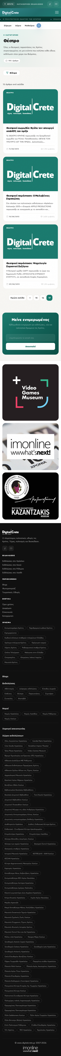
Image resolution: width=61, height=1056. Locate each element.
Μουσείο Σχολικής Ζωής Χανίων (17, 917)
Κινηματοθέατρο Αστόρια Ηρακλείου (19, 883)
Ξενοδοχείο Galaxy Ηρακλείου (17, 947)
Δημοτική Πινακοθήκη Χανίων (16, 805)
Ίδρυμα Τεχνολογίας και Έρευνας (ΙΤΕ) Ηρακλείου (24, 756)
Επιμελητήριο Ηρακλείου (14, 834)
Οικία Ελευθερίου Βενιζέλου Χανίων (19, 956)
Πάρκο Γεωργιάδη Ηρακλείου (16, 961)
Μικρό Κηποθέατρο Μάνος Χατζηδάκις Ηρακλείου (24, 907)
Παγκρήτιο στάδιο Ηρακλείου (44, 961)
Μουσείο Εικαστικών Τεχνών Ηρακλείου (20, 912)
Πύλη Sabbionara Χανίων (15, 1015)
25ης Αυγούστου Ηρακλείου (16, 741)
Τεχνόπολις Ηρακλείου (45, 1030)
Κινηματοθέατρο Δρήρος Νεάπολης (19, 888)
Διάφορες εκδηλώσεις (28, 689)
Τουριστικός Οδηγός (11, 592)
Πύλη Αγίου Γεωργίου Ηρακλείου (43, 1015)
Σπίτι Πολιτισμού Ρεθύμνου (15, 1025)
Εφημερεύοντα (10, 633)
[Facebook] (49, 4)
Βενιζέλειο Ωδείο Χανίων (14, 785)
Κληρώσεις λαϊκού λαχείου (31, 657)
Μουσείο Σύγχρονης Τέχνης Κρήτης (19, 922)
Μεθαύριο (29, 25)
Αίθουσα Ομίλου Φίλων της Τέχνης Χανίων (22, 770)
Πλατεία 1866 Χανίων (13, 966)
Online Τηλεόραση (12, 652)
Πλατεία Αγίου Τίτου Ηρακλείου (17, 971)
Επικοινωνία (7, 612)
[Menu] (57, 12)
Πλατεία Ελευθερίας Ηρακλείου (17, 976)
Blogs (4, 584)
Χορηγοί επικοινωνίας (13, 728)
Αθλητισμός (9, 689)
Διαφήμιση (6, 608)
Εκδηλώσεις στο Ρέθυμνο (13, 568)
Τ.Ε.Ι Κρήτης (9, 1030)
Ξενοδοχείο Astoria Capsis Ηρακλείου (19, 942)
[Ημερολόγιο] (39, 25)
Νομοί (5, 708)
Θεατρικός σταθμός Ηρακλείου (17, 849)
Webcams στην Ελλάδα (34, 652)
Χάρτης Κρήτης (11, 647)
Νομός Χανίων (10, 719)
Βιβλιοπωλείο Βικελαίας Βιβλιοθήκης (19, 790)
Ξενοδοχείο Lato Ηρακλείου (45, 947)
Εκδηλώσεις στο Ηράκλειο (13, 561)
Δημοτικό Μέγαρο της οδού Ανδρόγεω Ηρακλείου (24, 809)
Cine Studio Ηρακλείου (14, 746)
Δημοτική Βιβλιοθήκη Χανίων (16, 800)
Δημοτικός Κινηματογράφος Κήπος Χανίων (22, 814)
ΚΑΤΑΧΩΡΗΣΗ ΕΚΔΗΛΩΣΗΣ (30, 4)
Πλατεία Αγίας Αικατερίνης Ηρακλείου (41, 966)
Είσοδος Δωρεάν (49, 689)
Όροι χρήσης (8, 604)
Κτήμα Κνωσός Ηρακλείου (15, 898)
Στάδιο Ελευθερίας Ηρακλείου (43, 1025)
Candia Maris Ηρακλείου (42, 741)
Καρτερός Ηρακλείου (13, 868)
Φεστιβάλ (22, 698)
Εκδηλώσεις (8, 683)
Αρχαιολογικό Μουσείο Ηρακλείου (18, 775)
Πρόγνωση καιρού (39, 643)
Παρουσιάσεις (34, 693)
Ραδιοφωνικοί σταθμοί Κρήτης (34, 647)
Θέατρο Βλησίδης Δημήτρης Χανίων (19, 839)
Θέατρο (20, 693)
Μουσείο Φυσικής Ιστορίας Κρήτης (18, 927)
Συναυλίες (9, 698)
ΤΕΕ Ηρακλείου (26, 1030)
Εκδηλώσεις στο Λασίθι (12, 572)
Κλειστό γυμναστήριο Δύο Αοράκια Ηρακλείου (23, 893)
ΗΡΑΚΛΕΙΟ (51, 19)
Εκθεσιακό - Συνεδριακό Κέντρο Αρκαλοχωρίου (23, 829)
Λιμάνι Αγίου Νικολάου (39, 898)
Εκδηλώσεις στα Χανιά (11, 565)
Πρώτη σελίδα (17, 298)
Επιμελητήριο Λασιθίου (38, 834)
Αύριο (18, 25)
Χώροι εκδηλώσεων (12, 735)
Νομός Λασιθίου (30, 714)
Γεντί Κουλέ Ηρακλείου (43, 795)
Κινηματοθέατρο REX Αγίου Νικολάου (20, 878)
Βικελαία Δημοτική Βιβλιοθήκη (17, 795)
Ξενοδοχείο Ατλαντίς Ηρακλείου (17, 951)
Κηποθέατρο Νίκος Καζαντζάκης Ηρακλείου (22, 873)
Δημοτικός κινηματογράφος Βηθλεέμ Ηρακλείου (24, 819)
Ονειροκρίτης (10, 657)
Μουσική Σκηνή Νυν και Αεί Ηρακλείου (20, 932)
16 (43, 298)
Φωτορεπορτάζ (8, 588)
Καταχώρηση (7, 616)
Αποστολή (30, 346)
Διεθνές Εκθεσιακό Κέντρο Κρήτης (42, 824)
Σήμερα (7, 25)
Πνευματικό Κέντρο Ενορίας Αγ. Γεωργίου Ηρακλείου (25, 986)
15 (36, 298)
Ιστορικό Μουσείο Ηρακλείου (16, 853)
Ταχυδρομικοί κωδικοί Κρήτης (41, 628)
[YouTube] (56, 4)
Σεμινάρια (49, 693)
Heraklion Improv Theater (38, 746)
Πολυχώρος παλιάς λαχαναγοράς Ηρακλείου (22, 1000)
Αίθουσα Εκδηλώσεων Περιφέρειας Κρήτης (22, 765)
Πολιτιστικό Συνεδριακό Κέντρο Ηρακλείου (21, 996)
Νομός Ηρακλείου (12, 714)
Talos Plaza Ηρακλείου (13, 751)
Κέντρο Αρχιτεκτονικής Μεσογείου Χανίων (21, 863)
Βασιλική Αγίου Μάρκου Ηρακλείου (18, 780)
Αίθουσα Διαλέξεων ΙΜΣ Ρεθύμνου (18, 760)
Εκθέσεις (8, 693)
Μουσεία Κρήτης (11, 662)
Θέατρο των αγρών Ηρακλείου (17, 844)
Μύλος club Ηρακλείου (14, 937)
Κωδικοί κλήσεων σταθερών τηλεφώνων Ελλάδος (24, 638)
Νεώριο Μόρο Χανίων (36, 937)
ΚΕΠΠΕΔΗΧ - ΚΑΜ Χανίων (43, 853)
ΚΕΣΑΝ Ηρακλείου (12, 858)
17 (49, 298)
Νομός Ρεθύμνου (49, 714)
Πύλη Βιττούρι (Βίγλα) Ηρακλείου (18, 1020)
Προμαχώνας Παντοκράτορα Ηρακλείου (20, 1005)
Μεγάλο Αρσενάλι (11, 902)
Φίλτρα (13, 73)
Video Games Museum (37, 751)
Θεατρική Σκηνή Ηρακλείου (45, 844)
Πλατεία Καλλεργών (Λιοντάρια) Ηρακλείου (21, 981)
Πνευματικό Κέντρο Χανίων (15, 991)
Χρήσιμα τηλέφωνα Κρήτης (15, 643)
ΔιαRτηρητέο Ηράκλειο (14, 824)
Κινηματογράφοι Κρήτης (14, 628)
